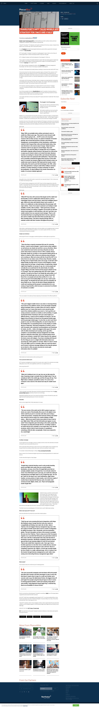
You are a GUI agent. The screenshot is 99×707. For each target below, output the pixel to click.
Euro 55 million (28, 50)
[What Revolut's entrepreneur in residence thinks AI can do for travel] (25, 648)
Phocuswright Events (27, 688)
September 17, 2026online (67, 181)
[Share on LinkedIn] (64, 19)
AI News (42, 3)
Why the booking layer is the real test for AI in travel (69, 151)
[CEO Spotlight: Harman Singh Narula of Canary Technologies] (39, 631)
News (62, 12)
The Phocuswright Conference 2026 (71, 171)
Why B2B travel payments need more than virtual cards (69, 147)
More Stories (75, 163)
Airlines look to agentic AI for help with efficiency (67, 78)
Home (26, 3)
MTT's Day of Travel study (33, 608)
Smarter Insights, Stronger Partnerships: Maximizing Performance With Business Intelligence (69, 178)
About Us (72, 3)
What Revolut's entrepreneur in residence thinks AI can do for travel (25, 655)
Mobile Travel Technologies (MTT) (26, 40)
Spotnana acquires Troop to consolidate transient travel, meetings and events (67, 92)
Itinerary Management (46, 616)
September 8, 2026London (67, 186)
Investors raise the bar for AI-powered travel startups (67, 71)
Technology (66, 12)
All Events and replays (73, 189)
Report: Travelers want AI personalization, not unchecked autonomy (69, 139)
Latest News (33, 3)
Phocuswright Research (27, 684)
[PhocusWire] (25, 9)
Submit (55, 688)
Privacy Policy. (72, 110)
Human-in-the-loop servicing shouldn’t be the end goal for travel (70, 124)
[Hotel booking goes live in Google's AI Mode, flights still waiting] (39, 648)
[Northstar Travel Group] (46, 696)
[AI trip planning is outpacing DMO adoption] (25, 631)
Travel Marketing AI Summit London (71, 184)
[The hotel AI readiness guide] (25, 664)
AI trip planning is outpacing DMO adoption (24, 637)
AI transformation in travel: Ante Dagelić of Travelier (52, 654)
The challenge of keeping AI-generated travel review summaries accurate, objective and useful (53, 638)
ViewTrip (26, 62)
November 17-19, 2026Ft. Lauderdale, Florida (68, 173)
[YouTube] (28, 691)
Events (54, 3)
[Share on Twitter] (62, 19)
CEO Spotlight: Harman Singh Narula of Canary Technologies (39, 637)
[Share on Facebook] (52, 175)
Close (76, 705)
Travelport (24, 49)
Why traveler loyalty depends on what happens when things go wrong (68, 159)
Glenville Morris (36, 91)
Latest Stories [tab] (75, 60)
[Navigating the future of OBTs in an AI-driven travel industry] (39, 664)
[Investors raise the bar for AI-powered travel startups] (77, 72)
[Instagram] (24, 691)
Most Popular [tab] (65, 60)
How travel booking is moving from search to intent (69, 143)
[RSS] (26, 691)
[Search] (97, 3)
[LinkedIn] (22, 691)
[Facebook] (20, 691)
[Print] (67, 19)
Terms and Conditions (66, 110)
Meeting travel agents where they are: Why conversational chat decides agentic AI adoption (52, 671)
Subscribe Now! (44, 685)
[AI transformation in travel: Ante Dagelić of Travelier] (53, 648)
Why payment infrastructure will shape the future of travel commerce (69, 135)
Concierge (42, 65)
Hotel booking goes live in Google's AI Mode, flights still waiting (38, 655)
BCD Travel (23, 616)
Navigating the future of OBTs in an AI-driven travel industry (39, 670)
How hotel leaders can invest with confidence (68, 128)
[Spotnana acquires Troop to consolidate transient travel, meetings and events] (77, 93)
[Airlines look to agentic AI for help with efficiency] (77, 79)
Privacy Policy (52, 690)
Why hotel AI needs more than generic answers (68, 155)
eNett (47, 593)
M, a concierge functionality (45, 450)
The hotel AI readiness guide (25, 669)
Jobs (48, 3)
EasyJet (29, 616)
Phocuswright (63, 3)
